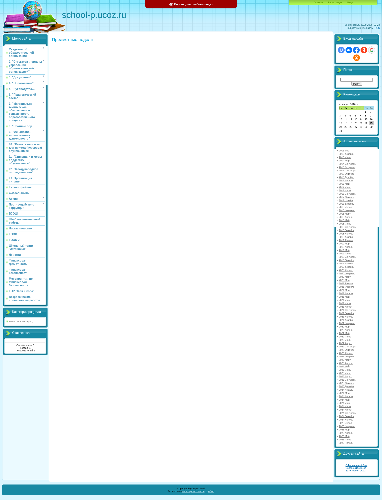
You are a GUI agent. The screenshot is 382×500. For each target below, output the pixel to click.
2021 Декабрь (346, 320)
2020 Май (344, 280)
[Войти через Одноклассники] (356, 57)
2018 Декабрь (346, 237)
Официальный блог (356, 465)
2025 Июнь (345, 439)
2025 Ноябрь (346, 443)
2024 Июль (345, 406)
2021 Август (345, 306)
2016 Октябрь (346, 173)
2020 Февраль (347, 273)
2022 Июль (345, 340)
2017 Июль (345, 190)
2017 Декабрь (346, 203)
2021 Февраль (347, 286)
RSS (377, 28)
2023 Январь (346, 353)
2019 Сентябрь (347, 257)
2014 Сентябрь (347, 164)
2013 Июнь (345, 157)
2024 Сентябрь (347, 413)
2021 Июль (345, 303)
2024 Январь (346, 389)
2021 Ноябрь (346, 316)
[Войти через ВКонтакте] (349, 50)
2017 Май (344, 183)
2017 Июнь (345, 187)
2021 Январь (346, 283)
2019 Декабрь (346, 267)
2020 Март (345, 276)
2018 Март (345, 213)
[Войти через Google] (371, 50)
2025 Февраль (347, 426)
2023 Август (345, 376)
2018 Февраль (347, 210)
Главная (318, 2)
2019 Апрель (346, 247)
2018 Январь (346, 207)
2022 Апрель (346, 330)
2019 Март (345, 243)
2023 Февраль (347, 356)
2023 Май (344, 366)
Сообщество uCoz (356, 468)
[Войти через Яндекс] (364, 50)
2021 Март (345, 290)
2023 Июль (345, 373)
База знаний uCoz (356, 470)
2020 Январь (346, 270)
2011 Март (344, 150)
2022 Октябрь (346, 350)
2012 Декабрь (346, 154)
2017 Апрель (346, 180)
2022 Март (345, 326)
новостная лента (18, 321)
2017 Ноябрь (346, 200)
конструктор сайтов (193, 491)
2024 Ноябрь (346, 419)
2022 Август (345, 343)
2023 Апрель (346, 363)
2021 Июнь (345, 300)
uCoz (211, 491)
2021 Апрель (346, 293)
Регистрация (335, 2)
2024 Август (345, 409)
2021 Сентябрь (347, 310)
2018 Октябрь (346, 230)
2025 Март (345, 429)
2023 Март (345, 360)
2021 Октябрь (346, 313)
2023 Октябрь (346, 383)
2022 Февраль (347, 323)
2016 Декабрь (346, 177)
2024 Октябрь (346, 416)
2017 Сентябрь (347, 193)
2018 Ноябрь (346, 233)
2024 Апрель (346, 396)
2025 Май (344, 436)
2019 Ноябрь (346, 263)
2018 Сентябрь (347, 227)
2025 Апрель (346, 433)
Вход (350, 2)
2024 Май (344, 399)
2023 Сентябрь (347, 379)
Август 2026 (348, 104)
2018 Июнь (345, 223)
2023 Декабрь (346, 386)
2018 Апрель (346, 217)
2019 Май (344, 250)
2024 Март (345, 393)
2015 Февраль (347, 167)
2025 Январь (346, 423)
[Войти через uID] (341, 50)
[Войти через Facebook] (356, 50)
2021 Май (344, 296)
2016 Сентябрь (347, 170)
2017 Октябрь (346, 197)
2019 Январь (346, 240)
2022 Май (344, 333)
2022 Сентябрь (347, 346)
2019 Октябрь (346, 260)
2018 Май (344, 220)
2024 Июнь (345, 403)
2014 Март (345, 160)
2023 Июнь (345, 369)
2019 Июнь (345, 253)
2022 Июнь (345, 336)
